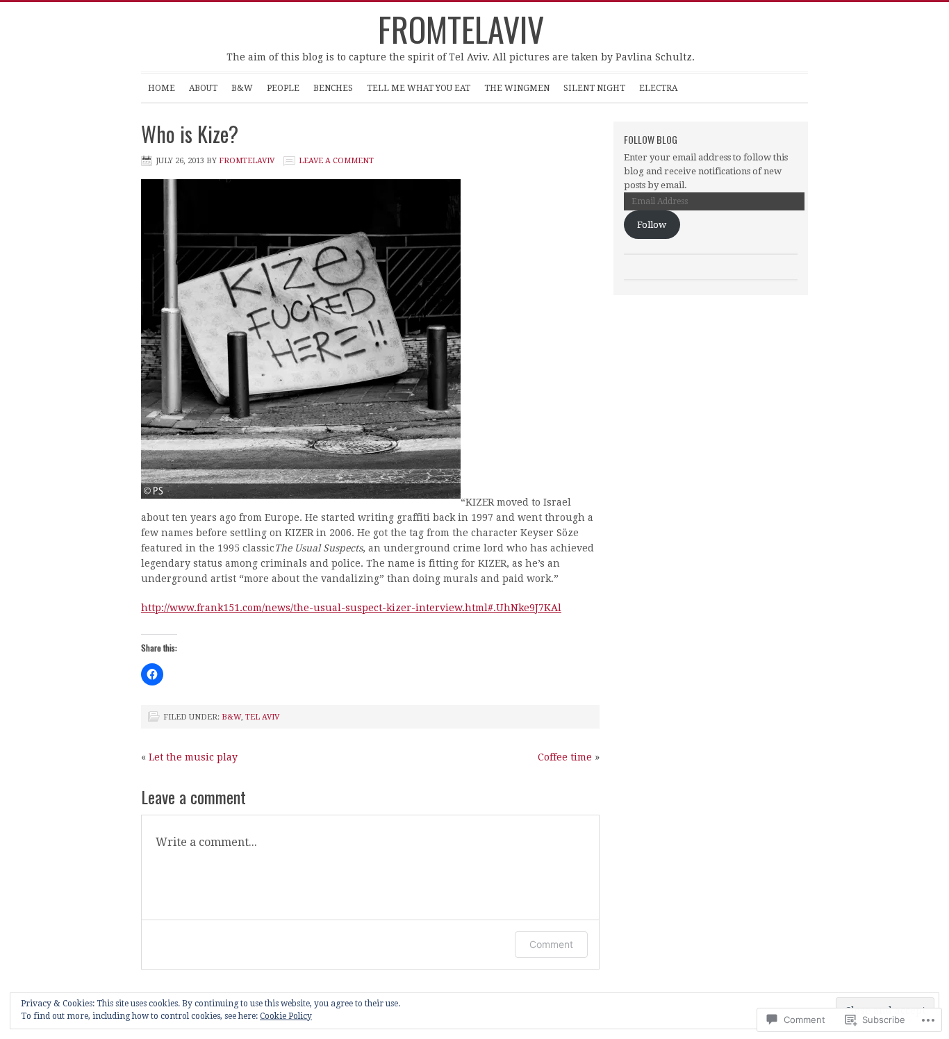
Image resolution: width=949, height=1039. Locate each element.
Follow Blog (650, 139)
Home (161, 88)
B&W (242, 88)
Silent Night (594, 88)
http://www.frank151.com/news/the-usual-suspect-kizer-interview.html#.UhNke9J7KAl (351, 607)
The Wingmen (517, 88)
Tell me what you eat (418, 88)
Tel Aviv (262, 717)
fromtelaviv (461, 28)
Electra (658, 88)
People (283, 88)
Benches (333, 88)
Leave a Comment (336, 160)
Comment (551, 944)
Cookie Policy (286, 1016)
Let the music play (193, 757)
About (203, 88)
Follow (651, 224)
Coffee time (565, 757)
